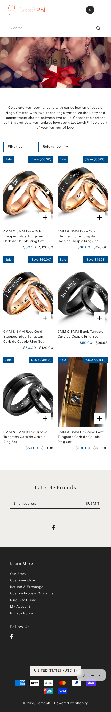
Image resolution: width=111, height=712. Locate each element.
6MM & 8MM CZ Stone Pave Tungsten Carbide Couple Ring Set (81, 437)
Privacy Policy (21, 613)
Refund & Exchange (26, 587)
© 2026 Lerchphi (37, 703)
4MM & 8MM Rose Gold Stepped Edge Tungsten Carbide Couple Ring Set (78, 236)
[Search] (98, 28)
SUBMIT (93, 503)
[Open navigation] (100, 10)
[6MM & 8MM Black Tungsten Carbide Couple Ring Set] (83, 291)
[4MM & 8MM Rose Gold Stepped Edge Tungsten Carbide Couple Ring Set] (83, 191)
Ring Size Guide (23, 600)
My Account (20, 606)
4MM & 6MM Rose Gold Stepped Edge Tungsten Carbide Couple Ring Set (23, 236)
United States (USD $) (55, 670)
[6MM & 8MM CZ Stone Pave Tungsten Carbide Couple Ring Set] (83, 392)
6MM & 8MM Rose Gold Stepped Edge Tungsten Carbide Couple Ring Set (23, 336)
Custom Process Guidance (32, 593)
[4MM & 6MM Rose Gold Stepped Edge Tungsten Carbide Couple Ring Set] (28, 191)
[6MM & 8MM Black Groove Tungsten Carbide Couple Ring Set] (28, 392)
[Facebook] (11, 636)
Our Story (18, 574)
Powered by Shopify (71, 703)
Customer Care (22, 580)
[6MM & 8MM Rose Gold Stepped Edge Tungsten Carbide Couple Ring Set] (28, 291)
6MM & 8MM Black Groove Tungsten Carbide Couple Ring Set (25, 437)
